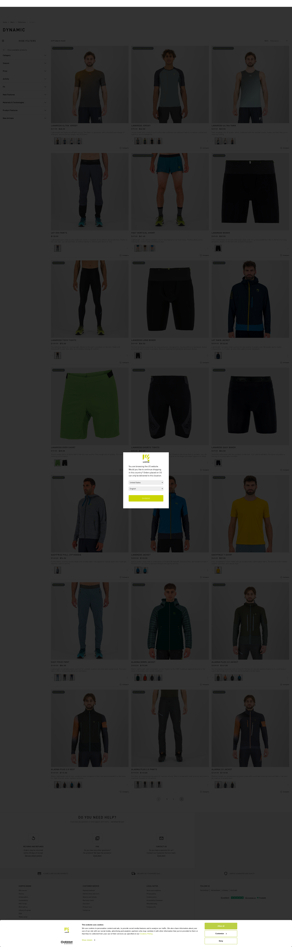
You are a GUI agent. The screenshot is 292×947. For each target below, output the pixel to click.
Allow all (221, 926)
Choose (146, 498)
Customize (219, 933)
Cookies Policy (146, 934)
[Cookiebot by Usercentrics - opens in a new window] (67, 942)
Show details (87, 940)
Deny (221, 941)
